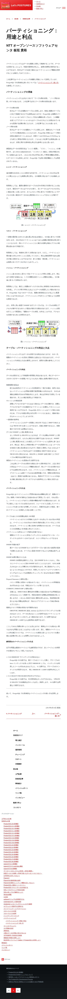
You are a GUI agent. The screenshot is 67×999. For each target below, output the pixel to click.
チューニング (20, 754)
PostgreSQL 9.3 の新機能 (11, 835)
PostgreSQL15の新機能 (11, 854)
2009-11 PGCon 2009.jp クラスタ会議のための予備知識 (25, 981)
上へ (33, 713)
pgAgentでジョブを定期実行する (14, 899)
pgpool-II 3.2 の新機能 (10, 864)
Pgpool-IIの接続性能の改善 (12, 880)
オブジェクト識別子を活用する (13, 906)
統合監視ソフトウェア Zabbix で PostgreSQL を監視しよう (22, 940)
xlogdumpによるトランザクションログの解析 (18, 904)
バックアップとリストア (11, 916)
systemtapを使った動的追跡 (12, 901)
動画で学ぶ (39, 8)
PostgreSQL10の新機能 (11, 845)
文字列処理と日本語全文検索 (13, 935)
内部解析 (18, 764)
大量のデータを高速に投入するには (15, 933)
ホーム (38, 1)
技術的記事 (19, 779)
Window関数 (8, 894)
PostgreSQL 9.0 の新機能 (11, 828)
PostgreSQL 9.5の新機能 (11, 840)
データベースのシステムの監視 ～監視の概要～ (18, 871)
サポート (18, 759)
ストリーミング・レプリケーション (15, 909)
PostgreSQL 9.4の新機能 (11, 838)
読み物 (38, 6)
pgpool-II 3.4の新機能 (10, 868)
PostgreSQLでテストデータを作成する (16, 887)
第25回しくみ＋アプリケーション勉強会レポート (23, 977)
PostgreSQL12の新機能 (11, 850)
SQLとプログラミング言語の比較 (14, 890)
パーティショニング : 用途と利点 (16, 921)
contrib (6, 897)
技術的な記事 (26, 18)
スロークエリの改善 (10, 913)
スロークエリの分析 (10, 911)
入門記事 (18, 774)
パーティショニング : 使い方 (48, 82)
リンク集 (18, 793)
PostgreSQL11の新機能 (11, 847)
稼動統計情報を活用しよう (12, 938)
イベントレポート (21, 788)
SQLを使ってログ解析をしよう (13, 892)
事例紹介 (18, 783)
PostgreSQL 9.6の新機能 (11, 842)
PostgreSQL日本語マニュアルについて (20, 974)
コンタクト (17, 807)
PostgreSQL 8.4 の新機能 (11, 826)
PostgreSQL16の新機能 (11, 857)
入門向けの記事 (6, 819)
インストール (20, 745)
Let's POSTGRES (21, 5)
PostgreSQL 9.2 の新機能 (11, 833)
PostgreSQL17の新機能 (11, 859)
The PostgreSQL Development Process (20, 979)
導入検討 (18, 740)
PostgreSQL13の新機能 (11, 824)
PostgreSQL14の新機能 (11, 852)
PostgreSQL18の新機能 (11, 861)
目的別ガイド (40, 4)
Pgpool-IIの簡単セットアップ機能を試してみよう (19, 883)
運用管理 (18, 750)
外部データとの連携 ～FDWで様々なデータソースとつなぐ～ (23, 873)
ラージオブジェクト (10, 926)
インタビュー (20, 797)
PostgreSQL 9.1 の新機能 (11, 831)
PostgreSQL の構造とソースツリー (14, 885)
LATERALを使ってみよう (12, 875)
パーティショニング (40, 18)
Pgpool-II (6, 878)
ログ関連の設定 (8, 928)
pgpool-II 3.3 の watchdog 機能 (13, 866)
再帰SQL (6, 930)
